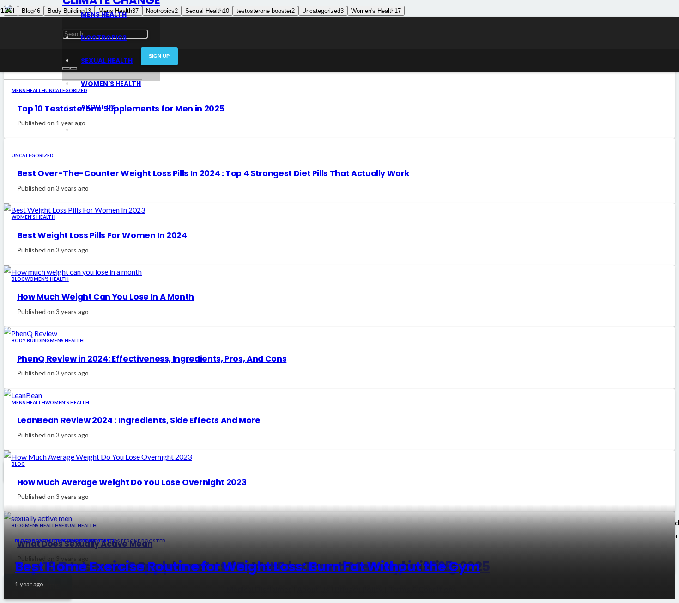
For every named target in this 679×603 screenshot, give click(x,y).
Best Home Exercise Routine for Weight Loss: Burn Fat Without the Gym (247, 566)
